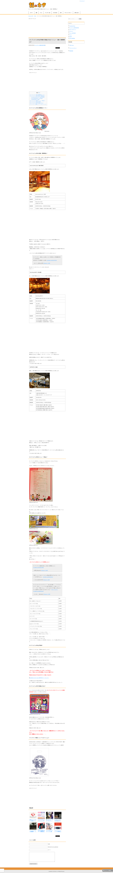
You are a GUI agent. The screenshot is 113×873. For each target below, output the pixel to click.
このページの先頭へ (108, 870)
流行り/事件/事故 (72, 38)
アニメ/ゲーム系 (47, 12)
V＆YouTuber (55, 12)
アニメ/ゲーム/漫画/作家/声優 (39, 45)
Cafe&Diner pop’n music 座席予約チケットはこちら (39, 677)
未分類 (71, 36)
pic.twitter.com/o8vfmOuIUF (38, 591)
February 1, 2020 (47, 263)
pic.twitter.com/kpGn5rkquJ (48, 576)
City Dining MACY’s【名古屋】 (37, 98)
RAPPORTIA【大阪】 (35, 99)
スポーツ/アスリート (73, 29)
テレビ (41, 12)
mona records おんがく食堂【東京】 (38, 97)
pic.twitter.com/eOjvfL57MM (38, 567)
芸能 (36, 12)
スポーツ (31, 12)
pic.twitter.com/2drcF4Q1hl (52, 260)
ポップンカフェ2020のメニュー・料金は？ (37, 100)
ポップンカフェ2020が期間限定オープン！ (37, 94)
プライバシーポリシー (68, 12)
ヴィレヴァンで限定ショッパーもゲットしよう (38, 104)
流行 (61, 12)
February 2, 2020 (46, 579)
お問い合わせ (76, 12)
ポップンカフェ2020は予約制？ (35, 101)
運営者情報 (71, 50)
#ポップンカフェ (54, 589)
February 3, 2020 (44, 570)
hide (39, 92)
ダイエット (71, 31)
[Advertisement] (47, 27)
